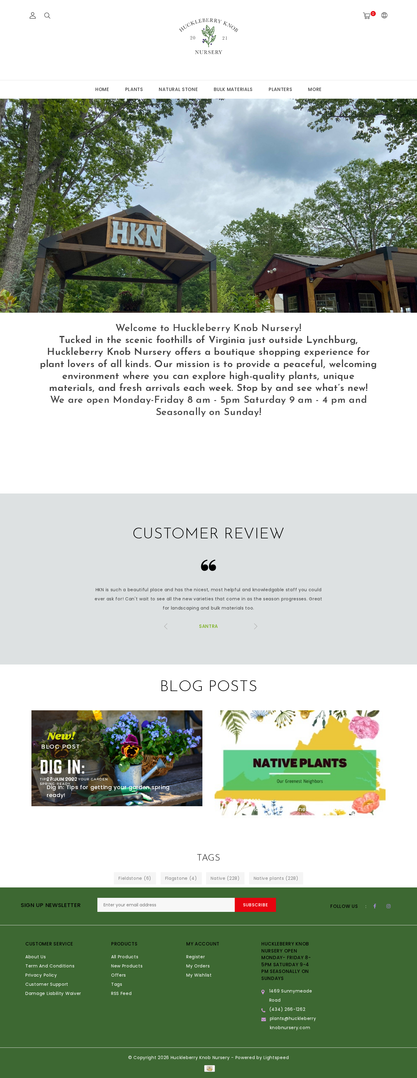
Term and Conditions (49, 966)
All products (124, 957)
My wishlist (199, 975)
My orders (198, 966)
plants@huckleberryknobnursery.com (293, 1023)
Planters (280, 89)
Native (225, 878)
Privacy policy (41, 975)
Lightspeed (276, 1057)
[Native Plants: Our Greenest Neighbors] (300, 765)
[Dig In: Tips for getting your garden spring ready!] (116, 758)
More (315, 89)
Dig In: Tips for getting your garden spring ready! (108, 791)
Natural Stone (178, 89)
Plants (134, 89)
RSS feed (121, 993)
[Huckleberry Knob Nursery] (208, 39)
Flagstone (181, 878)
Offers (118, 975)
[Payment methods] (208, 1068)
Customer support (46, 984)
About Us (35, 957)
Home (102, 89)
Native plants (276, 878)
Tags (116, 984)
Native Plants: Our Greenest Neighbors (286, 809)
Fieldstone (134, 878)
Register (195, 957)
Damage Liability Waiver (53, 993)
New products (127, 966)
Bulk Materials (233, 89)
